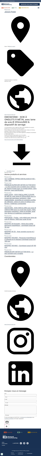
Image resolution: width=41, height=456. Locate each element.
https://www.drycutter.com (9, 114)
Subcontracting (25, 7)
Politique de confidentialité (26, 417)
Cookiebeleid (29, 453)
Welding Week (7, 7)
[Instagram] (27, 443)
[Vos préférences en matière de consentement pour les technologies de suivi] (2, 454)
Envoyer (9, 423)
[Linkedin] (24, 443)
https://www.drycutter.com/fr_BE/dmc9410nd (13, 139)
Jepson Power (10, 12)
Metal (15, 7)
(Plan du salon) (12, 46)
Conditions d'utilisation (9, 418)
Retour (8, 427)
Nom (5, 393)
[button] (29, 4)
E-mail (5, 399)
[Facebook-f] (21, 443)
